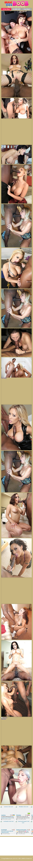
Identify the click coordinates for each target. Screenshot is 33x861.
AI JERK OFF (16, 9)
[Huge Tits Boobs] (16, 3)
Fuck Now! (27, 9)
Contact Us (29, 858)
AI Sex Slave (6, 9)
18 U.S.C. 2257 (17, 858)
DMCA (23, 858)
